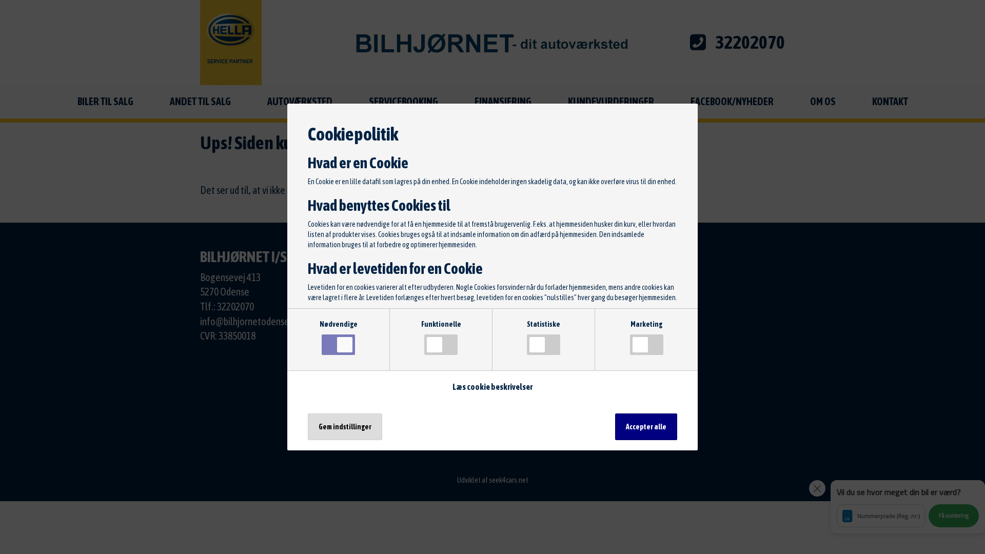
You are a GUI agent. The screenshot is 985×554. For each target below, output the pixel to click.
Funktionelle (441, 324)
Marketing (646, 324)
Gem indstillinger (345, 427)
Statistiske (543, 324)
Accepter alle (646, 427)
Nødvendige (339, 324)
